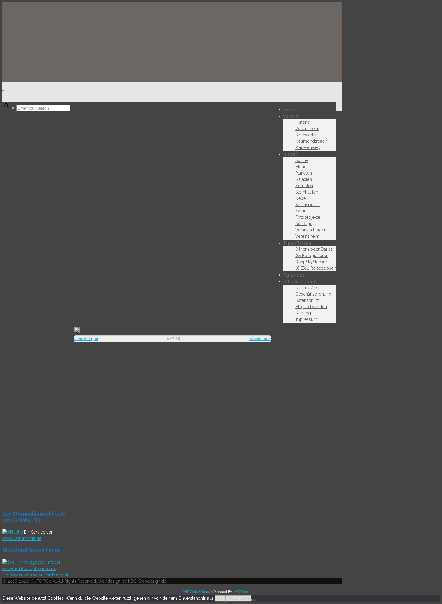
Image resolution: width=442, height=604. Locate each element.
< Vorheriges (86, 338)
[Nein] (253, 600)
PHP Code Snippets (198, 592)
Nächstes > (260, 338)
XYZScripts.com (247, 592)
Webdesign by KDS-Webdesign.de (132, 581)
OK (220, 598)
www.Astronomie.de (21, 538)
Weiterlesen (238, 598)
